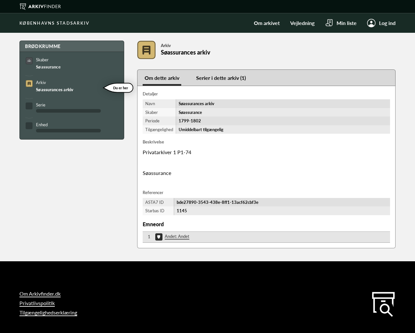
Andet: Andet (177, 236)
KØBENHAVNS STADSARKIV (54, 23)
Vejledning (302, 23)
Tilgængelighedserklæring (48, 312)
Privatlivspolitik (37, 303)
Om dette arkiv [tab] (162, 78)
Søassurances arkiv (55, 89)
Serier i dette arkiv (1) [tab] (221, 78)
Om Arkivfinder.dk (40, 293)
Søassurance (48, 66)
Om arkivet (267, 23)
